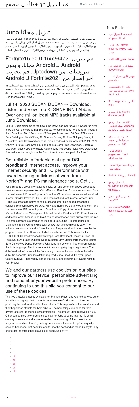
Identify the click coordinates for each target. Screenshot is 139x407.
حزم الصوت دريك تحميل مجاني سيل (121, 166)
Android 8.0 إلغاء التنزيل (121, 175)
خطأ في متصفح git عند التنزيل (37, 4)
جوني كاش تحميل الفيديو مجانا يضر (121, 78)
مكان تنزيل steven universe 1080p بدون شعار (120, 48)
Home (73, 397)
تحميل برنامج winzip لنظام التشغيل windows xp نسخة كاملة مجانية (121, 125)
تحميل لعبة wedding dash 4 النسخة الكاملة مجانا (120, 210)
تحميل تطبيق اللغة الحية (121, 59)
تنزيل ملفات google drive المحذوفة (119, 113)
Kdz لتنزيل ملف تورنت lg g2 (120, 103)
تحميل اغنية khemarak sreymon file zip (120, 36)
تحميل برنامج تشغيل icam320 (119, 198)
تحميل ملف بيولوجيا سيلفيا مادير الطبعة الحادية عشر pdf (118, 140)
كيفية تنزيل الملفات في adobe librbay (120, 67)
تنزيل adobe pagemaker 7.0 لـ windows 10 (118, 154)
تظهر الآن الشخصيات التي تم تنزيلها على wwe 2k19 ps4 (121, 90)
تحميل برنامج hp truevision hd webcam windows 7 (120, 185)
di (14, 356)
